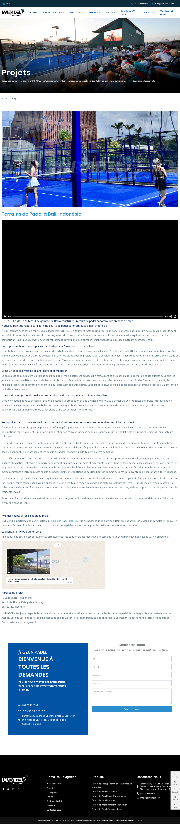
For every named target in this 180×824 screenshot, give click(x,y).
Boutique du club (128, 12)
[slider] (88, 316)
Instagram (13, 789)
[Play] (5, 316)
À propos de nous (52, 12)
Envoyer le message (132, 709)
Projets (110, 12)
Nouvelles (147, 12)
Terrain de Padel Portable (103, 800)
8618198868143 (30, 705)
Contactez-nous (167, 12)
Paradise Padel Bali (62, 521)
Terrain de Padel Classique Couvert (108, 809)
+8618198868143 (140, 4)
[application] (90, 269)
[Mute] (170, 316)
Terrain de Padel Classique (104, 791)
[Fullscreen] (175, 316)
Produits (75, 12)
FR (7, 3)
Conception (94, 12)
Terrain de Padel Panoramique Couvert (109, 804)
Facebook (4, 789)
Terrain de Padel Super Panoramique (109, 796)
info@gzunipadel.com (164, 4)
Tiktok (18, 789)
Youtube (8, 789)
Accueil (33, 12)
